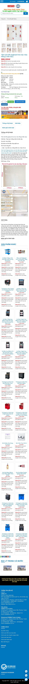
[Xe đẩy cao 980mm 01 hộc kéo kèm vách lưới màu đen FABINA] (7, 345)
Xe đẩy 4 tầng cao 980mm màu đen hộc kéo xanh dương (21, 290)
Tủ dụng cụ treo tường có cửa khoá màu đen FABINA (8, 290)
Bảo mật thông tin (5, 641)
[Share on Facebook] (2, 556)
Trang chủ (3, 18)
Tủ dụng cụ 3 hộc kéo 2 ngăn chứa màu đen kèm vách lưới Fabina (21, 535)
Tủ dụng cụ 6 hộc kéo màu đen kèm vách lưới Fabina (7, 383)
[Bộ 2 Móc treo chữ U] (21, 437)
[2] (25, 45)
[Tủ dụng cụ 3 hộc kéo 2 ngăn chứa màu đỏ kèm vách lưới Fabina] (21, 406)
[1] (19, 45)
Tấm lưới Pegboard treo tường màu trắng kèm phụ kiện (21, 259)
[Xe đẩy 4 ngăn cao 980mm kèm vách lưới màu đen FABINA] (21, 345)
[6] (14, 50)
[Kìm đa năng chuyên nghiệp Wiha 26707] (21, 466)
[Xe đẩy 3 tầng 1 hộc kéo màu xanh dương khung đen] (7, 252)
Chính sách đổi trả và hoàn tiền (8, 632)
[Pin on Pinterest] (8, 556)
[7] (20, 50)
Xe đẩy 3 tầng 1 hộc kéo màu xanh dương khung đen (7, 259)
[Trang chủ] (27, 1)
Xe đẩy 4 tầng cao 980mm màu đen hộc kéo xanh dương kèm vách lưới (7, 321)
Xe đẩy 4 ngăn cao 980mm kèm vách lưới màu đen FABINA (21, 353)
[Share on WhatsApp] (0, 556)
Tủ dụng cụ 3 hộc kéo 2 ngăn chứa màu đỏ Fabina (7, 414)
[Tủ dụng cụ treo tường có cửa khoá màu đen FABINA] (7, 282)
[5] (14, 45)
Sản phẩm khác (8, 244)
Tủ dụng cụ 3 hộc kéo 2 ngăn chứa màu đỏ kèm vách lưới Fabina (21, 414)
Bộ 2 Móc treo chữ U (21, 443)
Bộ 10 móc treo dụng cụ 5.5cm (7, 444)
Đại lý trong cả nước (12, 561)
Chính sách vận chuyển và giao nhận (10, 635)
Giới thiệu (18, 123)
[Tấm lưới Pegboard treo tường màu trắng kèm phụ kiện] (21, 252)
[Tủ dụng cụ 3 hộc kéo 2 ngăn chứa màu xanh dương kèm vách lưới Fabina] (7, 527)
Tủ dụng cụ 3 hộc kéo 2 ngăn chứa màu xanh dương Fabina (21, 504)
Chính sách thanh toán (6, 639)
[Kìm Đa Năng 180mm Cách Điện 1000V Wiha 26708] (7, 466)
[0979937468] (26, 675)
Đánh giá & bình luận (8, 127)
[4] (9, 50)
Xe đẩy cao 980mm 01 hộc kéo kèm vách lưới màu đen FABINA (7, 353)
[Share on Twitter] (4, 556)
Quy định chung (5, 630)
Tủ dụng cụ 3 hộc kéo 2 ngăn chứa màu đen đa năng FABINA (7, 504)
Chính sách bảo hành (6, 637)
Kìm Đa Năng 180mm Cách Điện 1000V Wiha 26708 (7, 474)
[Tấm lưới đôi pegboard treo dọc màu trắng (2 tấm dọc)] (3, 45)
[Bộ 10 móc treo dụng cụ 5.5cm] (7, 437)
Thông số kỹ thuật (7, 123)
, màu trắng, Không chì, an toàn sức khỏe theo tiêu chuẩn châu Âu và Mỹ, (14, 151)
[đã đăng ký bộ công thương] (8, 666)
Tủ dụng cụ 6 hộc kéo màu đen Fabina (21, 382)
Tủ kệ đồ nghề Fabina (11, 18)
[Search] (25, 13)
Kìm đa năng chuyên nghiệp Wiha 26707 (21, 473)
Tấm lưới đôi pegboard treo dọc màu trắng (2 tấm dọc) (14, 55)
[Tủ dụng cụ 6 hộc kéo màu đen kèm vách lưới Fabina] (7, 375)
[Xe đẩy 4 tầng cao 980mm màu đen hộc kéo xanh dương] (21, 282)
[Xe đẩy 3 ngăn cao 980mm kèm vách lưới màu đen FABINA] (21, 313)
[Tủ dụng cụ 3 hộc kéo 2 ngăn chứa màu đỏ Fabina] (7, 406)
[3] (3, 50)
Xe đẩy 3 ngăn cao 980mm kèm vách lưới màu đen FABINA (21, 321)
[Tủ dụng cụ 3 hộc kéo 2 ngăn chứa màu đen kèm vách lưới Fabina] (21, 527)
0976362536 (21, 1)
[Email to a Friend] (6, 556)
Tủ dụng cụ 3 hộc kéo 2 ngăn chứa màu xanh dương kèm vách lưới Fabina (8, 535)
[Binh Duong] (7, 568)
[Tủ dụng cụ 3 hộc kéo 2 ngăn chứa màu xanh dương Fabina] (21, 500)
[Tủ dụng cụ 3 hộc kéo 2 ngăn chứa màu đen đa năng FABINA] (7, 500)
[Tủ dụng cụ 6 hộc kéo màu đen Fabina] (21, 375)
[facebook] (26, 679)
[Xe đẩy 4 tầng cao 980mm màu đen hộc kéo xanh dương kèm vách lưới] (7, 313)
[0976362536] (26, 671)
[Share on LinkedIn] (9, 556)
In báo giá (4, 104)
